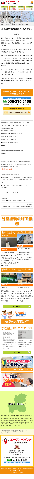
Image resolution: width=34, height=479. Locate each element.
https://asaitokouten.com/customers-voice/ (11, 158)
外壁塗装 (27, 248)
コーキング (21, 248)
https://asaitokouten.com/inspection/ (10, 174)
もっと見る (17, 352)
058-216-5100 (17, 133)
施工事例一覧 (17, 306)
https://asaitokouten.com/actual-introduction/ (12, 150)
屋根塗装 (26, 287)
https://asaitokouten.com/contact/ (9, 192)
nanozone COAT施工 (8, 252)
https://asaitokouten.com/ (7, 128)
